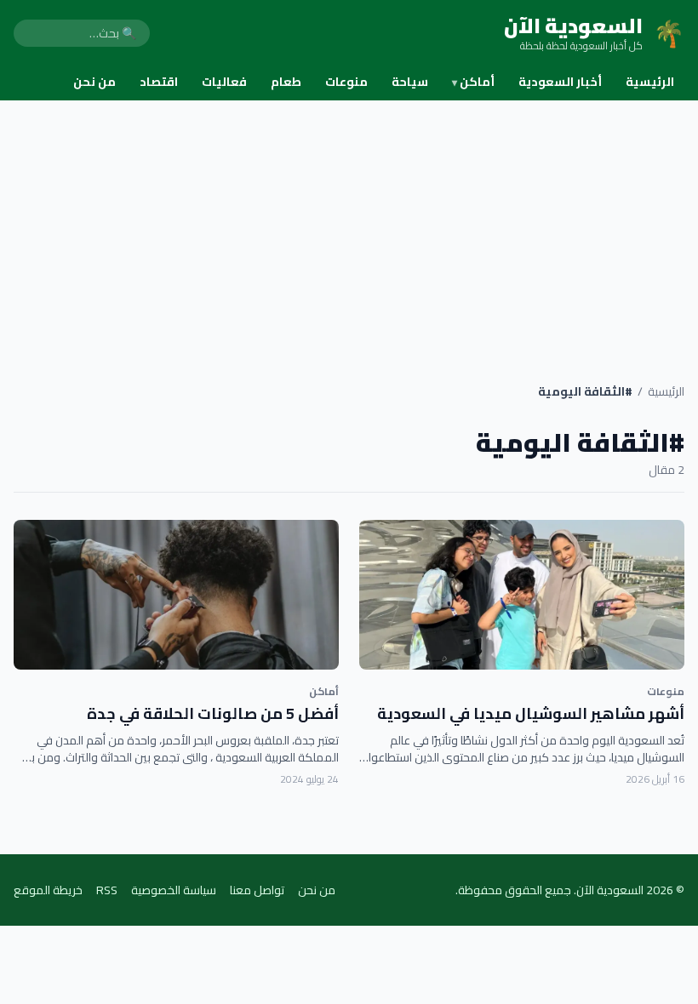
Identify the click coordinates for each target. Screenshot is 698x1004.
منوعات (346, 82)
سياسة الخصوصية (173, 889)
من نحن (94, 82)
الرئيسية (650, 82)
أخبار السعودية (560, 82)
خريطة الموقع (48, 889)
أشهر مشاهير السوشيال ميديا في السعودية (530, 713)
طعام (286, 82)
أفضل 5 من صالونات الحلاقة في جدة (213, 713)
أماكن (473, 82)
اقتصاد (159, 82)
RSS (106, 889)
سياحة (410, 82)
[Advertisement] (349, 228)
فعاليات (224, 82)
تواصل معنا (257, 889)
